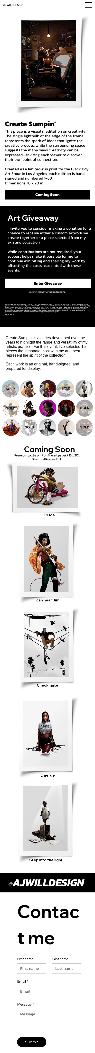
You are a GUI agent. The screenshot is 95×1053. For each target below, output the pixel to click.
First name (25, 959)
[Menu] (89, 5)
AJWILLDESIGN (13, 4)
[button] (47, 195)
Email (22, 981)
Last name (60, 959)
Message (25, 1004)
